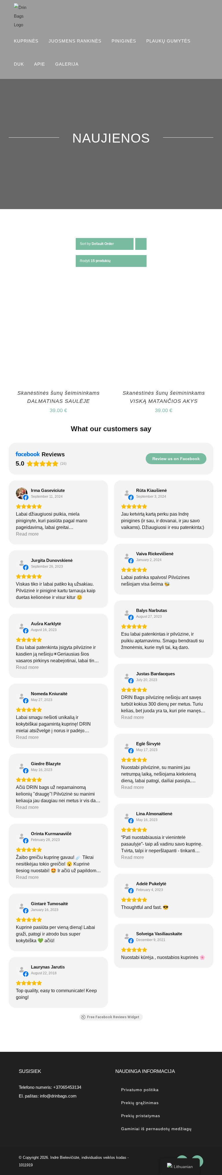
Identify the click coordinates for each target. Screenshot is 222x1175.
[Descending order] (141, 244)
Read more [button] (27, 534)
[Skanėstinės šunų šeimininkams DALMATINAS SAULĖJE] (58, 287)
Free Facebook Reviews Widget (113, 1017)
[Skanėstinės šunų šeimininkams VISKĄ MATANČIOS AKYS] (163, 287)
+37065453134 (67, 1087)
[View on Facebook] (21, 493)
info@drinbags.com (58, 1095)
